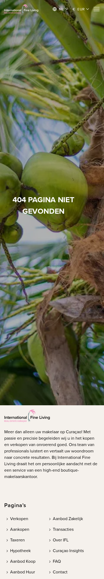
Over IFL (61, 540)
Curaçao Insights (68, 551)
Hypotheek (20, 551)
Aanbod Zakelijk (68, 519)
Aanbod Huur (22, 572)
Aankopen (19, 529)
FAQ (57, 561)
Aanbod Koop (22, 561)
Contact (60, 572)
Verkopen (19, 519)
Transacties (63, 529)
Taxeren (17, 540)
